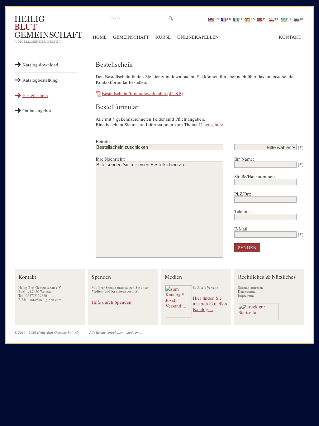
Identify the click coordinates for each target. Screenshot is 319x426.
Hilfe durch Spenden (111, 302)
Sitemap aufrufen (250, 287)
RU (302, 19)
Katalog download (40, 64)
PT (265, 19)
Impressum (246, 295)
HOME (100, 37)
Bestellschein (35, 95)
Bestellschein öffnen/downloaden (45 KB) (142, 93)
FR (229, 19)
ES (253, 19)
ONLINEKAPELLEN (198, 37)
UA (289, 19)
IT (241, 19)
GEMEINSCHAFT (131, 37)
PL (277, 19)
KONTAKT (290, 37)
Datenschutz (211, 124)
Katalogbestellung (40, 80)
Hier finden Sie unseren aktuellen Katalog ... (210, 303)
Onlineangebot (36, 110)
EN (216, 19)
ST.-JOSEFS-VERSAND (248, 37)
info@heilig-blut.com (45, 299)
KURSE (163, 37)
